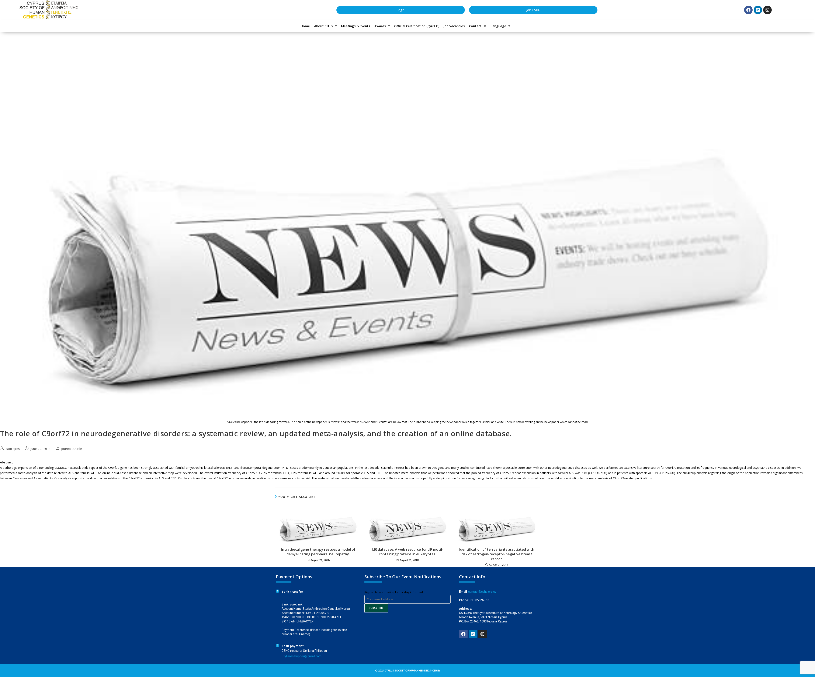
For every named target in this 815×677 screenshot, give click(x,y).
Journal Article (71, 449)
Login (400, 10)
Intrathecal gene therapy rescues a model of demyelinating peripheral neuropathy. (318, 551)
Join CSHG (533, 10)
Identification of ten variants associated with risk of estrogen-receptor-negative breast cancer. (496, 554)
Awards (380, 26)
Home (305, 26)
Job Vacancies (454, 26)
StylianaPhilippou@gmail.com (302, 656)
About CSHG (323, 26)
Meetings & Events (355, 26)
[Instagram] (767, 10)
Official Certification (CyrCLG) (416, 26)
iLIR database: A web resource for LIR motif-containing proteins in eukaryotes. (407, 551)
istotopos (13, 449)
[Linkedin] (758, 10)
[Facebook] (748, 10)
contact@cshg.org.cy (482, 591)
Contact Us (477, 26)
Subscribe (376, 608)
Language (498, 26)
